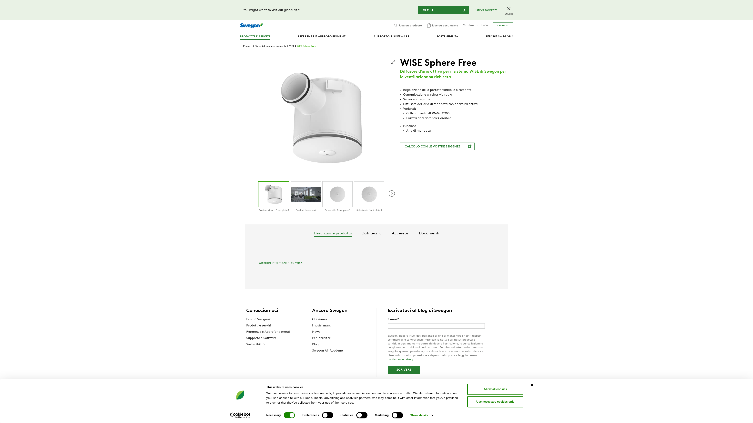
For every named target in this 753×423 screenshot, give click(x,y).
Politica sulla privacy (400, 359)
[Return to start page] (251, 25)
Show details (419, 415)
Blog (315, 344)
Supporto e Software (261, 338)
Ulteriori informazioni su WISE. (281, 263)
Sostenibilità (255, 344)
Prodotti (247, 46)
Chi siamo (319, 319)
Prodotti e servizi (258, 325)
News (316, 332)
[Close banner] (532, 385)
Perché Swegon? (258, 319)
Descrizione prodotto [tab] (333, 233)
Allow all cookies (495, 389)
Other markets (486, 10)
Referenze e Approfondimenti (268, 332)
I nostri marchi (322, 325)
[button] (392, 193)
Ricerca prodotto (410, 25)
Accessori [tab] (400, 233)
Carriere (468, 25)
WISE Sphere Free (306, 46)
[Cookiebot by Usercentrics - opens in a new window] (240, 415)
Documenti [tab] (429, 233)
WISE (291, 46)
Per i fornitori (321, 338)
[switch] (327, 415)
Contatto (502, 25)
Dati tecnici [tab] (372, 233)
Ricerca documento (444, 25)
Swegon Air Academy (328, 350)
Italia (484, 25)
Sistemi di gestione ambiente (270, 46)
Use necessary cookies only (495, 401)
